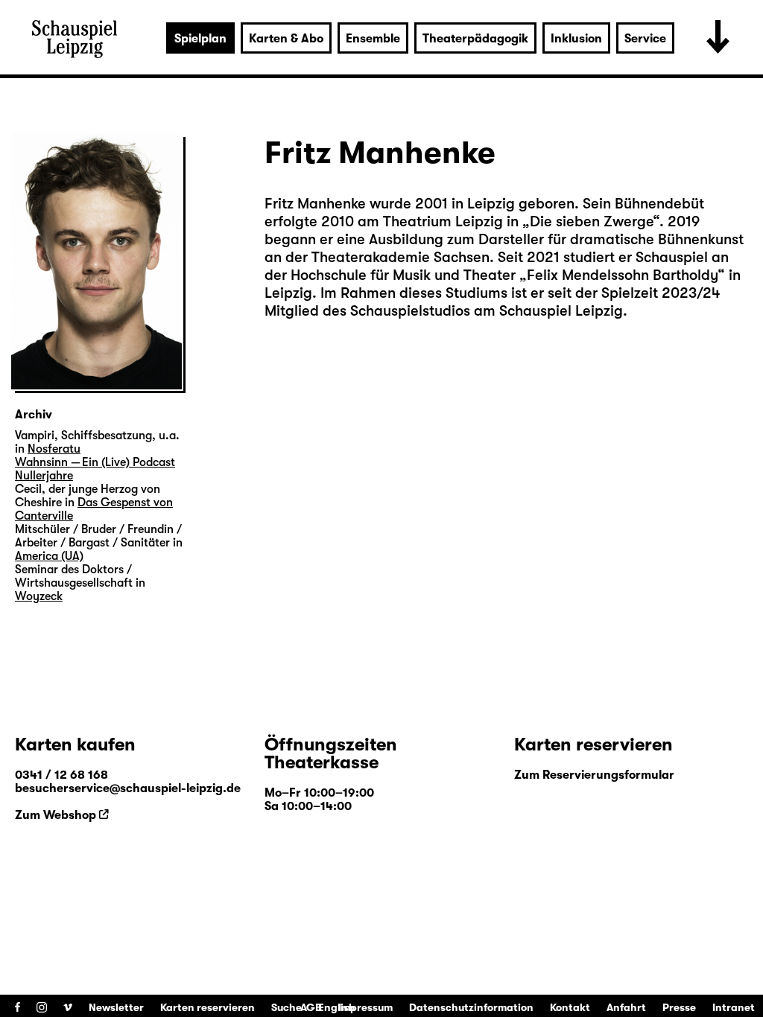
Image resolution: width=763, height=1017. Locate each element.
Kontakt (570, 1007)
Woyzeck (39, 596)
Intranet (733, 1007)
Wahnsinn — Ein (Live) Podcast (95, 462)
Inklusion (576, 38)
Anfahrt (626, 1007)
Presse (679, 1007)
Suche (286, 1007)
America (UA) (49, 556)
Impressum (365, 1007)
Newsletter (116, 1007)
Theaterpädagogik (475, 38)
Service (645, 38)
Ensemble (373, 38)
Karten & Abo (286, 38)
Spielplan (200, 38)
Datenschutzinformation (471, 1007)
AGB (311, 1007)
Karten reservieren (207, 1007)
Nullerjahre (44, 475)
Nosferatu (54, 449)
